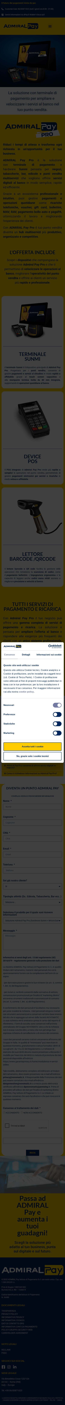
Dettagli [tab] (26, 654)
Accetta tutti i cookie (32, 746)
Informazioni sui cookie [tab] (49, 654)
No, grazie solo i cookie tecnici (32, 756)
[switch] (57, 714)
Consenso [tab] (9, 654)
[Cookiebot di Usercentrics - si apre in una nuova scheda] (48, 646)
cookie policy (26, 691)
